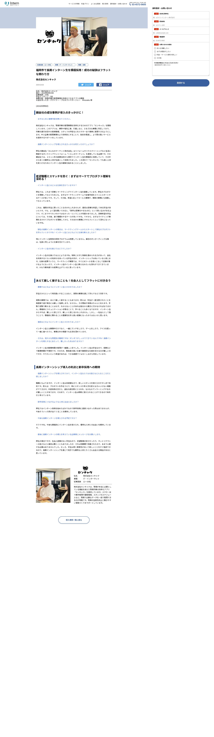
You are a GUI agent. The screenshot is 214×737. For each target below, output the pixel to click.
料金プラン (85, 4)
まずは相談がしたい (164, 51)
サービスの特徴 (74, 4)
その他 (159, 58)
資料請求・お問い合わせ (118, 4)
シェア (88, 84)
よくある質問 (95, 4)
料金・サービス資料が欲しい (167, 55)
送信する (181, 83)
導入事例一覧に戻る (74, 520)
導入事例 (105, 4)
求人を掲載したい (163, 48)
